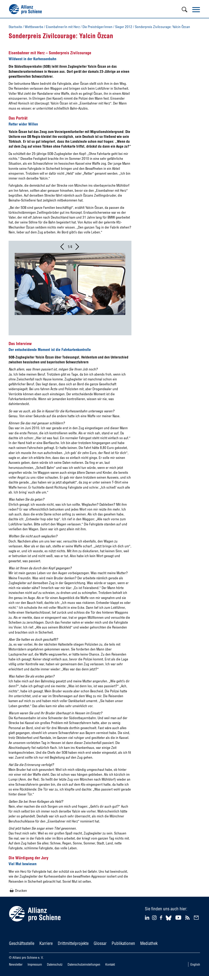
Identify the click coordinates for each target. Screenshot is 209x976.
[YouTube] (178, 917)
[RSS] (188, 917)
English (195, 964)
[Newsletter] (197, 917)
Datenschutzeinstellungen (84, 964)
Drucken (21, 890)
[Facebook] (161, 917)
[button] (62, 248)
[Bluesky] (168, 921)
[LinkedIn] (147, 917)
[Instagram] (154, 918)
